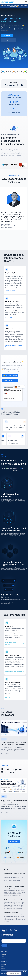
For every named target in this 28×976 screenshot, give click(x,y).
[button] (25, 2)
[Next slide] (18, 234)
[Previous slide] (10, 234)
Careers (3, 956)
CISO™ (2, 966)
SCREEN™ (3, 968)
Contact (3, 958)
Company (3, 954)
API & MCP (3, 964)
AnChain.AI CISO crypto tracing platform (14, 907)
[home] (8, 2)
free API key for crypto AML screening (14, 903)
